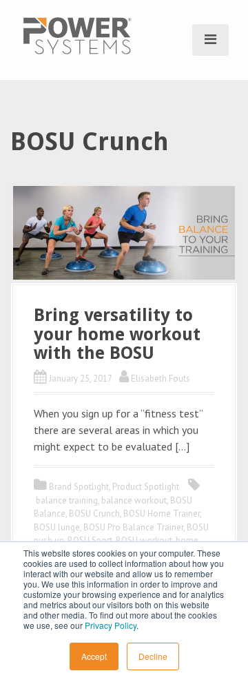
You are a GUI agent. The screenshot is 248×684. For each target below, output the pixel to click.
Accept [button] (94, 656)
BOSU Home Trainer (161, 513)
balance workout (134, 500)
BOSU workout (144, 540)
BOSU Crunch (94, 513)
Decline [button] (152, 656)
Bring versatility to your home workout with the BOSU (117, 334)
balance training (67, 500)
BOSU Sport (90, 540)
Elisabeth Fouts (160, 378)
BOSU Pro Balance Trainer (133, 527)
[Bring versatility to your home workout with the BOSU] (124, 231)
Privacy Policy (110, 625)
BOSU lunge (57, 527)
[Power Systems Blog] (77, 34)
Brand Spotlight (79, 487)
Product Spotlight (145, 487)
